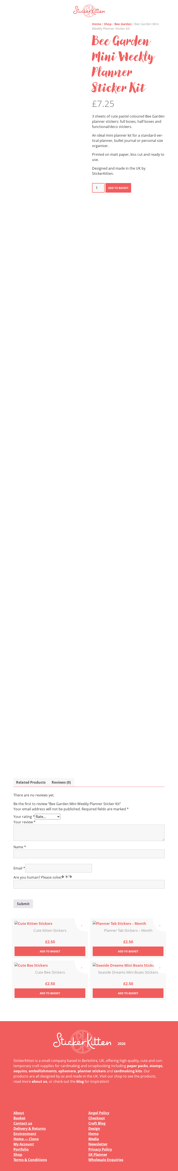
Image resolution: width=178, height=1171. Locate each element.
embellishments (43, 1071)
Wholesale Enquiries (105, 1159)
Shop (108, 24)
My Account (23, 1144)
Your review (24, 822)
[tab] (30, 782)
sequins (20, 1071)
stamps (156, 1065)
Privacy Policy (100, 1149)
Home (96, 24)
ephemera (67, 1071)
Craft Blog (96, 1123)
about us (39, 1081)
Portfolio (21, 1149)
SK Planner (97, 1154)
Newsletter (97, 1144)
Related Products (31, 782)
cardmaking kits (128, 1071)
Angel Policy (98, 1112)
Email (19, 868)
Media (93, 1139)
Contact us (22, 1123)
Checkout (96, 1118)
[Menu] (158, 11)
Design (94, 1128)
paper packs (137, 1065)
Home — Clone (26, 1139)
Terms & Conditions (30, 1159)
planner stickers (92, 1071)
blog (80, 1081)
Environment (24, 1133)
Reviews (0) (61, 782)
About (18, 1112)
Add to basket (118, 188)
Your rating (24, 816)
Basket (19, 1118)
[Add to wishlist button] (81, 924)
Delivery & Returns (29, 1128)
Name (19, 847)
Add (50, 951)
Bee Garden (123, 24)
